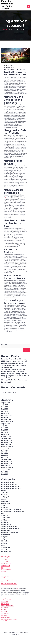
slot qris (4, 543)
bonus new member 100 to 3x (11, 486)
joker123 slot (4, 602)
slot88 (3, 578)
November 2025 (6, 417)
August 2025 (5, 424)
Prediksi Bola (5, 503)
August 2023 (5, 470)
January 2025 (6, 438)
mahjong (3, 571)
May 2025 (4, 430)
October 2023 (6, 466)
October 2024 (6, 445)
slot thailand (4, 607)
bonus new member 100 (9, 484)
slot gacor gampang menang (9, 580)
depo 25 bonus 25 (6, 564)
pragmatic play (5, 617)
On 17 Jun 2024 (8, 65)
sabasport (7, 198)
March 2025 (5, 434)
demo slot (4, 560)
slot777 (4, 545)
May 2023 (4, 474)
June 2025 (5, 428)
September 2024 (7, 447)
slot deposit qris (5, 556)
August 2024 (5, 449)
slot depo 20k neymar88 (9, 532)
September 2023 (7, 468)
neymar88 (4, 499)
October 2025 (6, 419)
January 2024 (6, 459)
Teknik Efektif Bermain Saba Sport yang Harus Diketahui (15, 73)
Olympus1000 (5, 501)
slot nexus (4, 615)
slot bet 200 (5, 518)
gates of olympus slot (7, 605)
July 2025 (4, 426)
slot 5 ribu (4, 516)
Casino (3, 490)
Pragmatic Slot (5, 565)
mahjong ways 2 (5, 576)
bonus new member (8, 482)
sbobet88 (4, 507)
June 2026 (5, 407)
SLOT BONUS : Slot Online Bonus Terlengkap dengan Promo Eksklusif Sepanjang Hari (13, 365)
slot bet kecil (5, 520)
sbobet (3, 505)
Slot (2, 514)
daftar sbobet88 (6, 600)
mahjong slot (5, 497)
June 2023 (5, 472)
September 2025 (7, 421)
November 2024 (6, 442)
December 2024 (6, 440)
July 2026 (4, 405)
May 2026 (4, 409)
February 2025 (6, 436)
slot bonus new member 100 (10, 528)
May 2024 (4, 455)
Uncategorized (9, 69)
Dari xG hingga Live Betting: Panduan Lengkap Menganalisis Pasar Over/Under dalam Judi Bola (15, 376)
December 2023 (6, 461)
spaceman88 (5, 547)
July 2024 (4, 451)
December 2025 (6, 415)
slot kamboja (4, 613)
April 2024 (4, 457)
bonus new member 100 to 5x (11, 488)
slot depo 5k (5, 535)
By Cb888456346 (9, 67)
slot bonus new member (9, 526)
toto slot (4, 549)
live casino (4, 495)
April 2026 (4, 411)
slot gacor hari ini (7, 539)
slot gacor (4, 537)
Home (4, 29)
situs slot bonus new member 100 (12, 511)
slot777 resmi (5, 603)
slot (2, 567)
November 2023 (6, 463)
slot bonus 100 (6, 524)
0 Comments (21, 69)
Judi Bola (4, 493)
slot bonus (5, 522)
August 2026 (5, 403)
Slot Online (5, 541)
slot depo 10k (5, 530)
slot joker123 (4, 562)
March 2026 (5, 413)
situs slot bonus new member (11, 509)
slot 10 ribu (4, 611)
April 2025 (4, 432)
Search (4, 345)
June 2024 (5, 453)
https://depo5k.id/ (6, 569)
